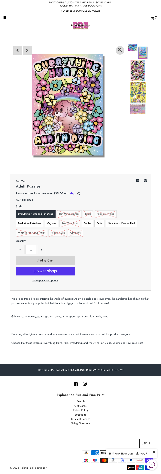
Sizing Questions (80, 423)
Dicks (88, 214)
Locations (80, 415)
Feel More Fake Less (29, 223)
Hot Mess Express (69, 214)
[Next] (27, 50)
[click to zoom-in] (120, 50)
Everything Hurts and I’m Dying (35, 214)
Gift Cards (80, 406)
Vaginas (51, 223)
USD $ (146, 443)
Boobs (87, 223)
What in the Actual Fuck (31, 233)
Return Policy (80, 410)
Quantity (21, 241)
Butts (99, 223)
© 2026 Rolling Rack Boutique (28, 468)
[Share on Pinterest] (145, 180)
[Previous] (17, 50)
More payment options (45, 280)
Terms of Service (80, 419)
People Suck (58, 233)
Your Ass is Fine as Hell (121, 223)
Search (81, 401)
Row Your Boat (70, 223)
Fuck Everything (105, 214)
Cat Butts (75, 233)
